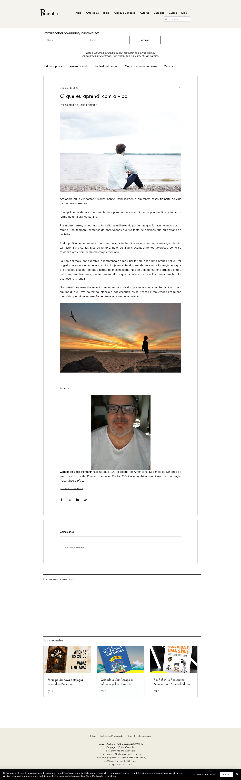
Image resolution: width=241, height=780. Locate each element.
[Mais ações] (179, 88)
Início (93, 735)
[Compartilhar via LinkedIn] (77, 499)
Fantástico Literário (106, 66)
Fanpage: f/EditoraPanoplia (120, 747)
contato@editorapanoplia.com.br (124, 754)
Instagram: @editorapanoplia (120, 750)
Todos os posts (52, 66)
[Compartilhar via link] (85, 499)
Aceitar (226, 774)
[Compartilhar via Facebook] (61, 499)
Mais (167, 66)
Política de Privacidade (111, 735)
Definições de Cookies (204, 774)
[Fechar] (237, 774)
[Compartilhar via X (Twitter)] (69, 499)
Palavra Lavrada (78, 66)
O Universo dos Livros (71, 488)
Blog (130, 735)
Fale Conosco (144, 735)
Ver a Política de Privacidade (101, 776)
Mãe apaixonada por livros (141, 66)
